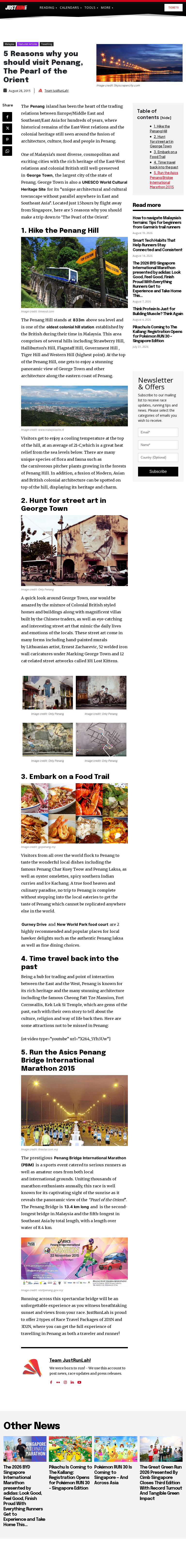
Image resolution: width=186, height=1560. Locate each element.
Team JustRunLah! (57, 91)
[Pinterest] (7, 139)
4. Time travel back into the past (164, 164)
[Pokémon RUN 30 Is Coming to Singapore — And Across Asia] (115, 1449)
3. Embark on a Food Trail (163, 154)
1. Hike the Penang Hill (160, 128)
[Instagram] (65, 1381)
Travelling (46, 44)
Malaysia (9, 44)
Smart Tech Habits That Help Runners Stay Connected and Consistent (157, 245)
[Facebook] (7, 117)
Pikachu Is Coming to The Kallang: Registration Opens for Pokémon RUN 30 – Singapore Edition (70, 1477)
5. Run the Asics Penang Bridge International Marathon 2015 (164, 179)
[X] (7, 128)
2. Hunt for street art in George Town (161, 141)
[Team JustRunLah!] (41, 90)
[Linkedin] (72, 1381)
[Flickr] (58, 1381)
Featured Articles (27, 44)
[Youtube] (79, 1381)
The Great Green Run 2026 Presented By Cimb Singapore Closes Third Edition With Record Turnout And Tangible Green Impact (161, 1483)
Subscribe (158, 471)
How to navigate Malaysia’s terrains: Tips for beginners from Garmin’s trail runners (157, 222)
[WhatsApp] (7, 151)
